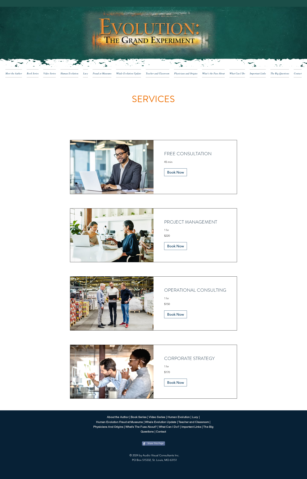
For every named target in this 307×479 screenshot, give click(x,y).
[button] (175, 172)
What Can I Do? (169, 426)
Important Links (191, 426)
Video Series (157, 417)
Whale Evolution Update (160, 422)
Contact (161, 431)
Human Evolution (179, 417)
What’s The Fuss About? (141, 426)
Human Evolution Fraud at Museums (119, 422)
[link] (195, 154)
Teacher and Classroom (193, 422)
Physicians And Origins (108, 426)
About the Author (118, 417)
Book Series (139, 417)
